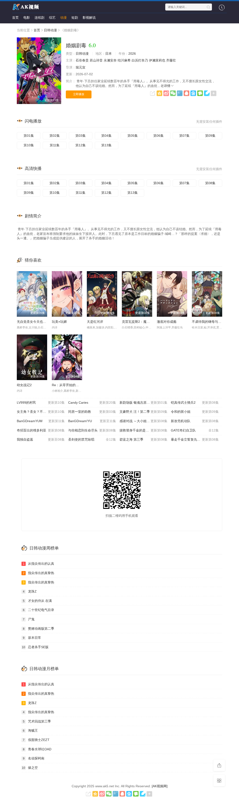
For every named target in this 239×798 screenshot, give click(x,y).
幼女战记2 (24, 385)
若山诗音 (96, 60)
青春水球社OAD (37, 749)
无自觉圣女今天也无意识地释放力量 (43, 322)
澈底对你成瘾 (166, 322)
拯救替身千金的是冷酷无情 (143, 430)
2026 (132, 53)
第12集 (80, 145)
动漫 (63, 17)
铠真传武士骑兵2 (195, 402)
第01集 (29, 135)
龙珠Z (30, 591)
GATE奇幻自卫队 (195, 430)
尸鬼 (29, 619)
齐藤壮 (171, 60)
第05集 (132, 135)
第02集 (54, 135)
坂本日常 (32, 638)
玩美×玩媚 (59, 322)
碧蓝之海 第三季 (143, 439)
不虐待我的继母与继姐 (208, 322)
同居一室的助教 (92, 411)
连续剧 (39, 17)
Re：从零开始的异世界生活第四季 (77, 385)
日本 (108, 53)
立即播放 (78, 94)
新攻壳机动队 (195, 421)
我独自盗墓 (41, 439)
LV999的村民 (41, 402)
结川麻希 (124, 60)
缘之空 (30, 767)
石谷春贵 (82, 60)
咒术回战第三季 (37, 721)
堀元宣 (80, 67)
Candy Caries (92, 402)
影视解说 (89, 17)
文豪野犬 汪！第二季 (143, 411)
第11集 (55, 145)
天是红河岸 (95, 322)
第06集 (158, 135)
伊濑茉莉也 (157, 60)
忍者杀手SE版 (35, 647)
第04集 (106, 135)
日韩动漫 (50, 30)
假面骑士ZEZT (36, 740)
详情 (167, 86)
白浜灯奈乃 (140, 60)
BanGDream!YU (92, 421)
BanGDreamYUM (41, 421)
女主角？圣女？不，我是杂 (41, 411)
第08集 (210, 183)
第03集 (80, 135)
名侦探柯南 (34, 758)
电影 (26, 17)
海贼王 (30, 730)
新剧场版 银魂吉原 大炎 (143, 402)
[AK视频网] (160, 786)
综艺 (52, 17)
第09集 (210, 135)
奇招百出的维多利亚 (41, 430)
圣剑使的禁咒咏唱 (92, 439)
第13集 (106, 145)
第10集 (29, 145)
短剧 (74, 17)
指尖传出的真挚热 (38, 573)
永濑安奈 (110, 60)
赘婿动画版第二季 (38, 628)
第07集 (184, 135)
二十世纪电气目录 (38, 610)
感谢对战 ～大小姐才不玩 (143, 421)
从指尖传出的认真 (38, 563)
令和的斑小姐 (195, 411)
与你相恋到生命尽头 (92, 430)
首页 (15, 17)
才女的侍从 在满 (37, 601)
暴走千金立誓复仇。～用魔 (195, 439)
